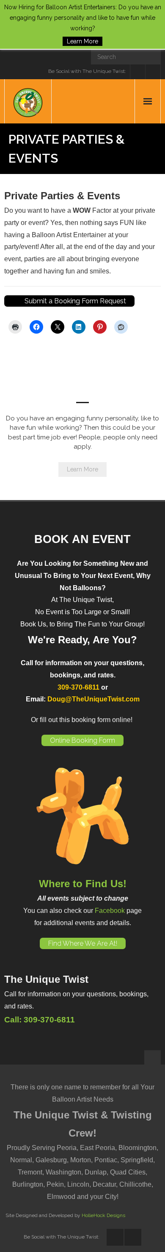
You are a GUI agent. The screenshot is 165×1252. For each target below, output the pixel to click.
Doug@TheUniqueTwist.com (93, 699)
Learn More (82, 469)
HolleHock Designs (103, 1215)
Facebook (110, 910)
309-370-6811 (78, 687)
